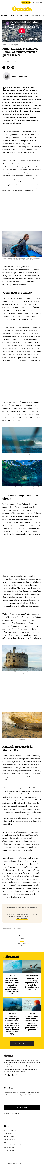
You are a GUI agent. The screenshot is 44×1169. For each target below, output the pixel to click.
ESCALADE (28, 914)
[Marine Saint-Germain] (6, 79)
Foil (22, 941)
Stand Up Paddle (22, 943)
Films (22, 938)
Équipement (36, 15)
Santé (12, 15)
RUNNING (12, 916)
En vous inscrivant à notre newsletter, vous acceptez (21, 1112)
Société (27, 15)
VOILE (35, 914)
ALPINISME (19, 914)
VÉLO (24, 916)
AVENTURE (30, 916)
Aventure (4, 15)
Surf (22, 945)
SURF (19, 916)
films (28, 907)
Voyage (19, 15)
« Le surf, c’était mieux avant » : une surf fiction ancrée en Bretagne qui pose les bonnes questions (31, 1023)
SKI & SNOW (10, 914)
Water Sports (14, 45)
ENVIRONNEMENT (22, 919)
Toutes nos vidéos (22, 1043)
